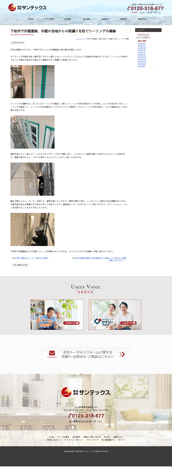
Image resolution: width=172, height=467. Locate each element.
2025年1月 (141, 46)
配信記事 (124, 19)
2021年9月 (141, 64)
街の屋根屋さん (108, 440)
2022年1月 (141, 55)
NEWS (107, 437)
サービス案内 (49, 19)
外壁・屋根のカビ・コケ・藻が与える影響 (31, 258)
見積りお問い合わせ (92, 437)
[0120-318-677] (86, 415)
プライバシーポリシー (74, 440)
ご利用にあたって (53, 440)
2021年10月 (142, 61)
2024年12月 (142, 48)
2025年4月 (141, 43)
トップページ (80, 39)
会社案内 (68, 19)
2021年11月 (142, 59)
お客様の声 (105, 19)
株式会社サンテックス (86, 392)
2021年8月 (141, 66)
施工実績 (86, 19)
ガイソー (122, 440)
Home (52, 437)
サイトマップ (93, 440)
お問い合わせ (142, 19)
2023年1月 (141, 52)
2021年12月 (142, 57)
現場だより (118, 437)
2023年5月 (141, 50)
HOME (31, 19)
